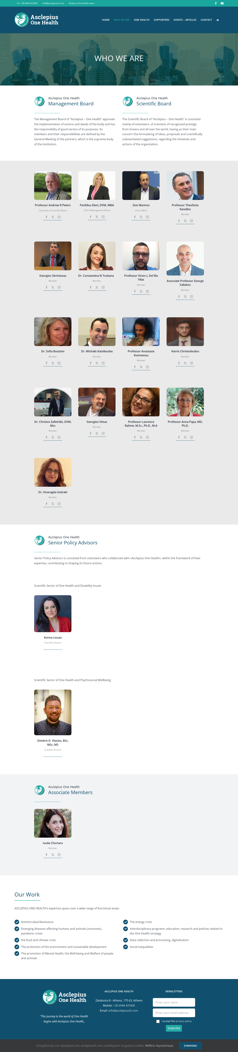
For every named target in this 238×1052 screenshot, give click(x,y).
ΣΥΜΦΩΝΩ (190, 1045)
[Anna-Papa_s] (185, 389)
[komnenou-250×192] (141, 319)
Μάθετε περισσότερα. (159, 1045)
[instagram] (59, 217)
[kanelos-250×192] (185, 172)
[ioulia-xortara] (52, 810)
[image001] (52, 691)
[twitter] (52, 217)
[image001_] (141, 389)
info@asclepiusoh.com (123, 1010)
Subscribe (174, 1028)
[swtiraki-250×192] (52, 459)
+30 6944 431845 (124, 1005)
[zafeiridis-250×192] (52, 389)
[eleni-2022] (97, 172)
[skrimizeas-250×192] (52, 243)
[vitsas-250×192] (97, 389)
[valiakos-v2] (185, 243)
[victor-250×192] (141, 243)
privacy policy (184, 1021)
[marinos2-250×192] (141, 172)
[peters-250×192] (52, 172)
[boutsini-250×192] (52, 319)
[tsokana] (97, 243)
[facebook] (46, 217)
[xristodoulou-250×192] (185, 319)
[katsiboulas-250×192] (97, 319)
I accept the (177, 1021)
